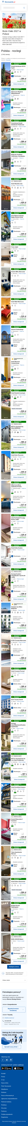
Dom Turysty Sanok (17, 699)
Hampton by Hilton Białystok (16, 607)
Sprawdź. (8, 60)
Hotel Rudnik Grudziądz (18, 393)
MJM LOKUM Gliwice (17, 939)
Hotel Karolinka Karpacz (18, 787)
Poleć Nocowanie (6, 1086)
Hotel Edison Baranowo (18, 881)
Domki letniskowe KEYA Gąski (18, 67)
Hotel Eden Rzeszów (17, 455)
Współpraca (4, 1089)
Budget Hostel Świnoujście (15, 906)
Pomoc (3, 1076)
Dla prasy (4, 1108)
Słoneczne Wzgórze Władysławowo (17, 92)
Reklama (3, 1092)
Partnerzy (4, 1111)
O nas (3, 1079)
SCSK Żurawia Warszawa (18, 640)
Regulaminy (4, 1117)
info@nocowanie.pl (9, 1017)
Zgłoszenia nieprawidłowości (9, 1098)
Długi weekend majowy (7, 1121)
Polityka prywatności (7, 1114)
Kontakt (3, 1073)
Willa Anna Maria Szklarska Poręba (16, 485)
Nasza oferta (4, 1083)
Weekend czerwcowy (21, 1121)
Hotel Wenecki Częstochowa (15, 362)
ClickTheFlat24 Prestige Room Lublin (18, 518)
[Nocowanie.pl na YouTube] (6, 1059)
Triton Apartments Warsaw (16, 853)
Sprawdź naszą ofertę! (11, 1047)
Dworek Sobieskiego (17, 329)
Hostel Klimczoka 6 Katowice (16, 820)
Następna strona (14, 966)
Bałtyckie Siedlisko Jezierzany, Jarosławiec (18, 155)
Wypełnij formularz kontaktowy (13, 1009)
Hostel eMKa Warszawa (18, 271)
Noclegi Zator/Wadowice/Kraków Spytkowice (18, 725)
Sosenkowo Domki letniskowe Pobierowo (17, 124)
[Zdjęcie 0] (4, 116)
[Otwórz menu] (3, 1)
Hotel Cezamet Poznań (18, 671)
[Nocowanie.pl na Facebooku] (2, 1059)
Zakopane (14, 1122)
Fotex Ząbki (14, 247)
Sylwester (14, 1121)
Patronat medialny (6, 1101)
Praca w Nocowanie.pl (7, 1095)
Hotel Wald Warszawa (17, 301)
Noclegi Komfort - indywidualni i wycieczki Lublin (18, 575)
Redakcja (4, 1105)
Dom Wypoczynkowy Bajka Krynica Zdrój (17, 216)
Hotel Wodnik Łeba (16, 183)
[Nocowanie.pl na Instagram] (10, 1059)
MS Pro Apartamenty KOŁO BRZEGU (17, 427)
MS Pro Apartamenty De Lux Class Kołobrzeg (18, 759)
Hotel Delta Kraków (16, 548)
